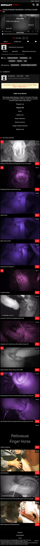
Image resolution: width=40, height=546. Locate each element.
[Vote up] (24, 38)
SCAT (20, 111)
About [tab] (6, 41)
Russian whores (20, 122)
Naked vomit (20, 129)
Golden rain (20, 115)
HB (25, 61)
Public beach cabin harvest (22, 100)
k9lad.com (15, 65)
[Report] (36, 42)
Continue (36, 540)
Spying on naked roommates (22, 97)
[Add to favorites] (28, 42)
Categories (20, 535)
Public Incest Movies (12, 21)
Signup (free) (23, 86)
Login (32, 1)
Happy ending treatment (20, 126)
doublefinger (12, 58)
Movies (20, 532)
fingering (23, 58)
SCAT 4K (9, 28)
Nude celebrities (20, 118)
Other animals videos (28, 65)
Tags (20, 538)
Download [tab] (17, 41)
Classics (31, 25)
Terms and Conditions (18, 541)
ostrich (12, 61)
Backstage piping (8, 97)
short (19, 61)
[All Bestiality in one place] (9, 4)
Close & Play (20, 18)
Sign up (37, 1)
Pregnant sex (20, 104)
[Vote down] (27, 38)
